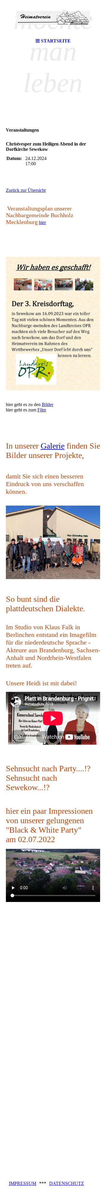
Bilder (47, 404)
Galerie (52, 445)
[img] (53, 17)
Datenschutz (66, 1183)
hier (42, 222)
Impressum (22, 1183)
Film (41, 409)
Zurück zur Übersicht (26, 190)
